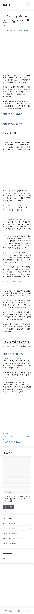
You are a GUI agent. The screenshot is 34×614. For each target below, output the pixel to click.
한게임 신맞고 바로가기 (10, 533)
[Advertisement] (17, 51)
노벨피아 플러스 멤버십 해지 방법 (13, 538)
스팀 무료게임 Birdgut (13, 442)
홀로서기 (7, 4)
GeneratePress (26, 611)
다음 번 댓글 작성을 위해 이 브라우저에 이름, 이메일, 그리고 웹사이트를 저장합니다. (17, 498)
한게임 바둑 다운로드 (9, 523)
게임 (7, 433)
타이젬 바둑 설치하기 (9, 528)
